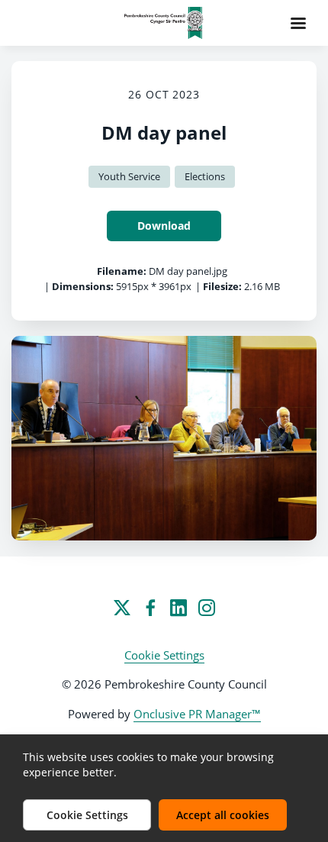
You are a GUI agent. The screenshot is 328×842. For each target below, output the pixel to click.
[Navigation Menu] (298, 23)
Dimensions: (83, 286)
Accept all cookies (222, 815)
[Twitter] (122, 607)
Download (164, 225)
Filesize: (222, 286)
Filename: (121, 271)
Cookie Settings (164, 655)
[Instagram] (206, 607)
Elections (205, 176)
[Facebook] (150, 607)
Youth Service (129, 176)
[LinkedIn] (178, 607)
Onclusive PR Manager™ (197, 713)
